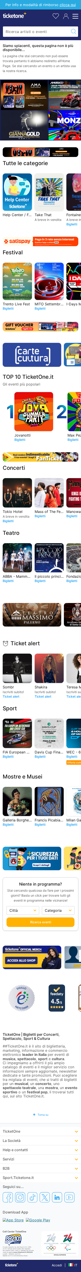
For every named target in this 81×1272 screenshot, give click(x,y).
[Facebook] (8, 1197)
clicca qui (68, 4)
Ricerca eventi (40, 922)
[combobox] (36, 31)
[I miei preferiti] (56, 15)
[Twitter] (45, 1197)
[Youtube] (69, 1197)
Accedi (57, 1265)
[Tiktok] (32, 1197)
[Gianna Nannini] (24, 125)
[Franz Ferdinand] (24, 95)
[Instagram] (20, 1197)
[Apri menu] (74, 16)
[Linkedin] (57, 1197)
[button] (40, 1114)
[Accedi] (66, 16)
